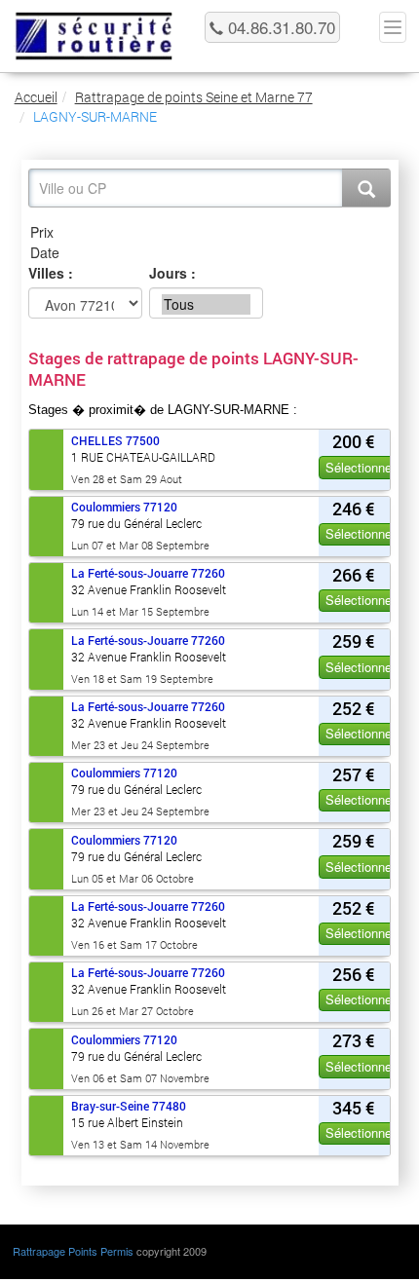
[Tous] (205, 304)
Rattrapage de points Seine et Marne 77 (194, 97)
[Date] (209, 253)
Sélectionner (360, 467)
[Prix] (209, 232)
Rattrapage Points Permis (73, 1251)
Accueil (36, 97)
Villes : (50, 273)
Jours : (172, 273)
